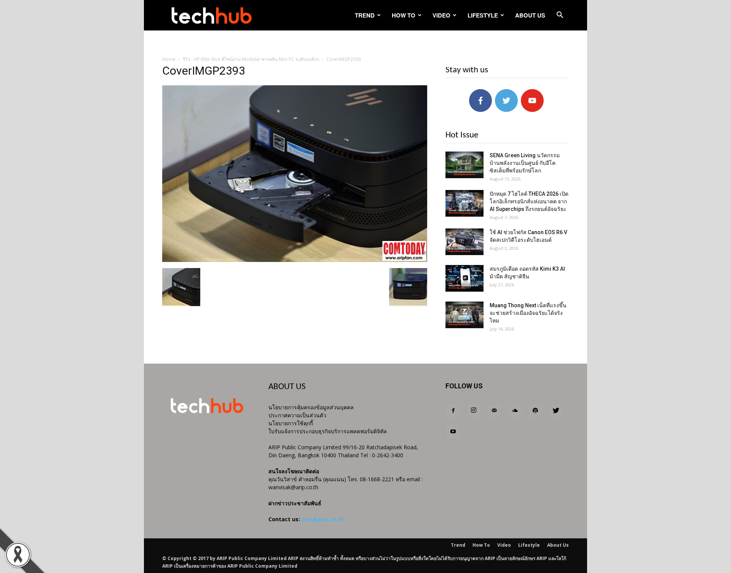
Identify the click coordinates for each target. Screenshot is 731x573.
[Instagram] (473, 410)
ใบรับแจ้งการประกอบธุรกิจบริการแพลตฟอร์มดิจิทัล (327, 431)
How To (403, 15)
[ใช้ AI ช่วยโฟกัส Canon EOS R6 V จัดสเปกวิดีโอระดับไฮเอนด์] (464, 241)
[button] (560, 15)
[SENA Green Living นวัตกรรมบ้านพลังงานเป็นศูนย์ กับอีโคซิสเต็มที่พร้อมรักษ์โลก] (464, 165)
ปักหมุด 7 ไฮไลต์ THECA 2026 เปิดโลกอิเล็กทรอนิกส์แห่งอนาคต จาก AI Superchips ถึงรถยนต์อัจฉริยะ (529, 201)
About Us (530, 15)
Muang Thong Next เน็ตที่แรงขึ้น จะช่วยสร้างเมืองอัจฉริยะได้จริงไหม (528, 313)
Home (169, 59)
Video (441, 15)
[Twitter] (555, 410)
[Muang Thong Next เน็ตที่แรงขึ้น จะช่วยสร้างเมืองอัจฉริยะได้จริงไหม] (464, 315)
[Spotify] (535, 410)
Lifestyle (483, 15)
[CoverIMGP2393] (294, 260)
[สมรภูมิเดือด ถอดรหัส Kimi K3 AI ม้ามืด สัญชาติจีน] (464, 278)
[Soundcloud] (514, 410)
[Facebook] (453, 410)
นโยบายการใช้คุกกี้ (290, 423)
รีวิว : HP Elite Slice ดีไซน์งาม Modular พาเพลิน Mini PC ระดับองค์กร (251, 59)
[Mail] (494, 410)
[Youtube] (453, 431)
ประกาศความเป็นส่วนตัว (297, 415)
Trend (365, 15)
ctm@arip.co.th (323, 519)
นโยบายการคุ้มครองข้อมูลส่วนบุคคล (311, 407)
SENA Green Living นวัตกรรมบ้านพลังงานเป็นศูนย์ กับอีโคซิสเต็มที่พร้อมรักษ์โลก (525, 163)
